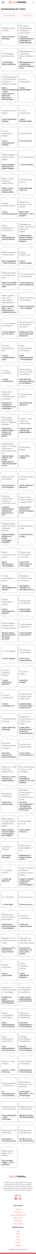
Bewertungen (26, 15)
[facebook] (16, 1198)
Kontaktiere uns (18, 1212)
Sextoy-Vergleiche (9, 15)
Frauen (18, 1231)
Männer (18, 1233)
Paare (18, 1236)
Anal (18, 1239)
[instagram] (20, 1198)
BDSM (18, 1242)
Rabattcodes (18, 1220)
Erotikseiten (18, 1245)
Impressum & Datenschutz (18, 1215)
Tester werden (18, 1218)
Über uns (18, 1209)
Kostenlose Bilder (18, 1223)
